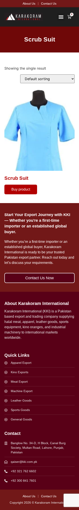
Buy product (20, 189)
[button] (61, 17)
